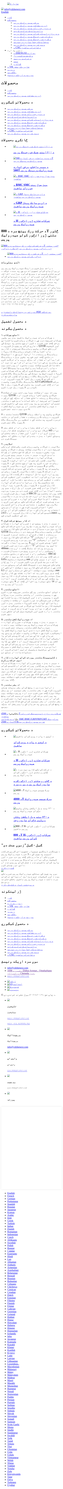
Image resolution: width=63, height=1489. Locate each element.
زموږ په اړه (14, 903)
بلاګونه (12, 72)
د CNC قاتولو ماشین (20, 130)
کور (9, 17)
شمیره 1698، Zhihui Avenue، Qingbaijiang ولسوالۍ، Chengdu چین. (29, 972)
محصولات (12, 20)
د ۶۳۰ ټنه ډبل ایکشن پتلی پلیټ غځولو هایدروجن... (31, 818)
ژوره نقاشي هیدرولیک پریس (30, 25)
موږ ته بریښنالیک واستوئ (19, 312)
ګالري (17, 64)
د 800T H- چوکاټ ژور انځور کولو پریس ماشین (32, 836)
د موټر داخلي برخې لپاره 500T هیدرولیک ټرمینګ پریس (33, 168)
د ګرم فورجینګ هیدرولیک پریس (32, 39)
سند (15, 61)
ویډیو (11, 69)
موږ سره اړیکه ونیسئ (20, 75)
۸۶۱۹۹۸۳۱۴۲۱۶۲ (17, 1070)
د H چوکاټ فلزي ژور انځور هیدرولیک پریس (31, 222)
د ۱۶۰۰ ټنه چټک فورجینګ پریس (33, 152)
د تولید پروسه (22, 58)
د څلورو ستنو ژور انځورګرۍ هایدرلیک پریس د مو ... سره (32, 782)
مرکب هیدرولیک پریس (26, 22)
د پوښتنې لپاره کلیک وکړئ (17, 884)
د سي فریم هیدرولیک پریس (29, 44)
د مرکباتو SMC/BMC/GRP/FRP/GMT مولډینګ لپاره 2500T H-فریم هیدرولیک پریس (29, 720)
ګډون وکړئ (7, 868)
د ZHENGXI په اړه (24, 53)
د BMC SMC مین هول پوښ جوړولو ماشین (30, 186)
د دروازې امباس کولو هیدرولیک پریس (36, 33)
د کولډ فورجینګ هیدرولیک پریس (33, 36)
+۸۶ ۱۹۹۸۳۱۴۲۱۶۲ (18, 976)
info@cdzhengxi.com (14, 9)
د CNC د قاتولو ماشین (27, 47)
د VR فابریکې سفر (18, 66)
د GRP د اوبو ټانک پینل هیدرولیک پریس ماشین (30, 204)
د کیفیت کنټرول (23, 55)
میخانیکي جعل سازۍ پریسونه (31, 42)
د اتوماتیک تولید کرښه (28, 31)
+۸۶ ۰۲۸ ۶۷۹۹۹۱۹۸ (18, 1023)
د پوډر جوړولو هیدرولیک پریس (32, 28)
